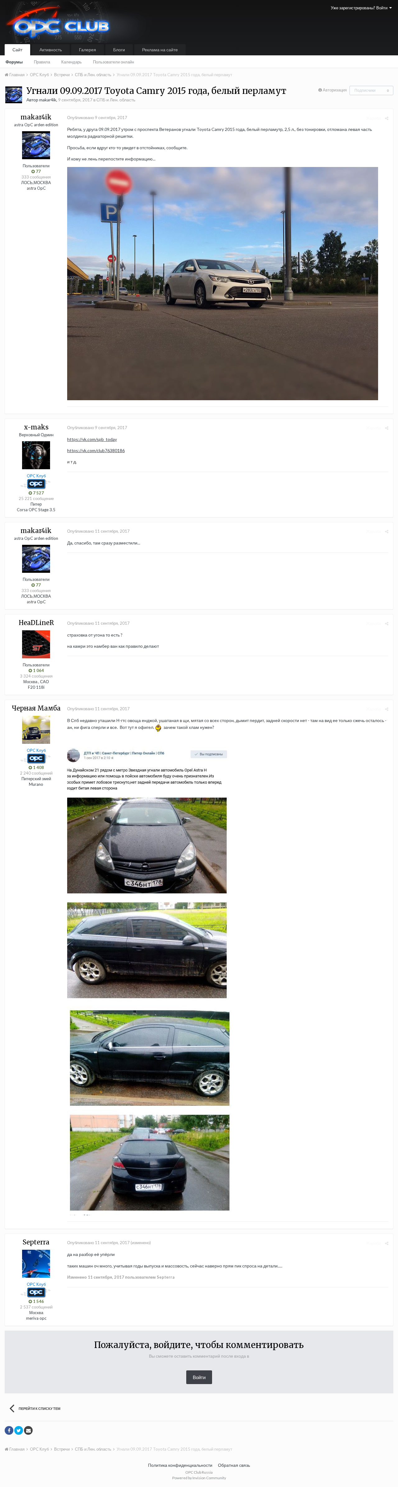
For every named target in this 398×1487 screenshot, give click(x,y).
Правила (42, 61)
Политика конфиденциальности (180, 1465)
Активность (50, 49)
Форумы (14, 61)
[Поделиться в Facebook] (9, 1430)
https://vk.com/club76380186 (96, 450)
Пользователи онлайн (113, 61)
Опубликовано (97, 117)
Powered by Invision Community (199, 1477)
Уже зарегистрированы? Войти (360, 7)
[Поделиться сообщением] (386, 118)
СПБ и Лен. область (115, 99)
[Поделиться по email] (28, 1430)
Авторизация (335, 89)
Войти (199, 1377)
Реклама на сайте (160, 49)
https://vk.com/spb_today (92, 439)
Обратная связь (234, 1465)
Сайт (17, 49)
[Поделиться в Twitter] (18, 1430)
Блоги (119, 49)
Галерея (87, 49)
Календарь (71, 61)
